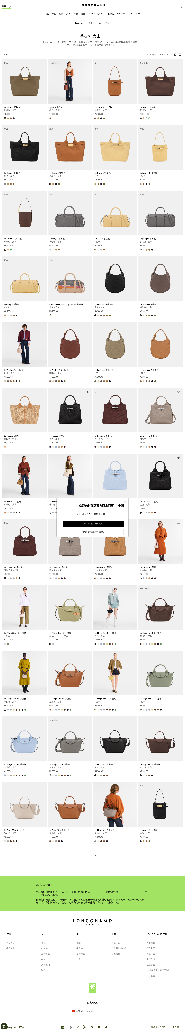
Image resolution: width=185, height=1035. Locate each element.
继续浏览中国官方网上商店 (93, 532)
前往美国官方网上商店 (93, 524)
